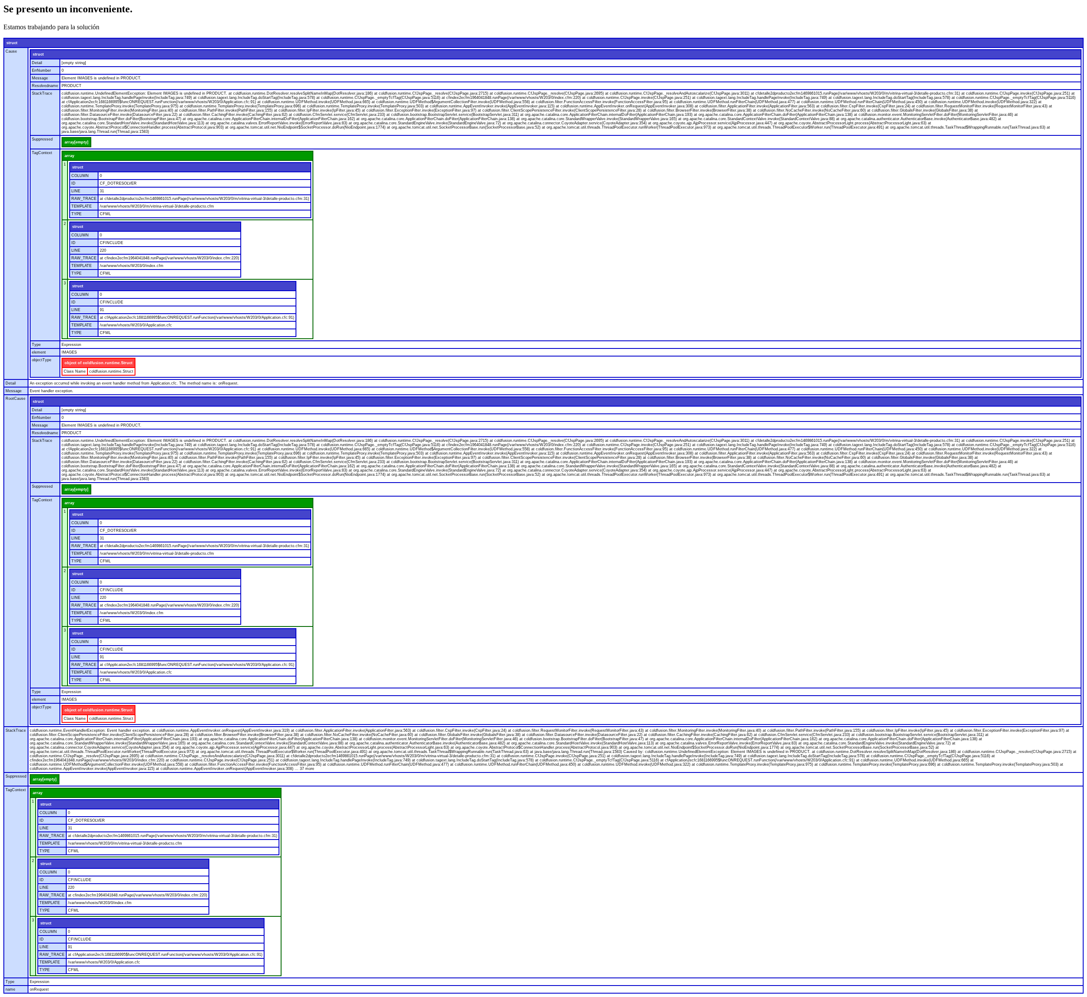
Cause (11, 51)
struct (11, 43)
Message (40, 78)
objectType (41, 360)
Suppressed (42, 139)
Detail (37, 63)
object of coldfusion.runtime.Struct (98, 363)
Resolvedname (45, 86)
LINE (75, 191)
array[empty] (76, 142)
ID (73, 183)
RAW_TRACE (83, 199)
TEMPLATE (81, 206)
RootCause (15, 398)
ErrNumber (41, 70)
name (10, 989)
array (69, 156)
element (39, 352)
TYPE (76, 214)
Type (36, 345)
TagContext (42, 153)
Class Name (75, 371)
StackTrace (42, 93)
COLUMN (80, 176)
